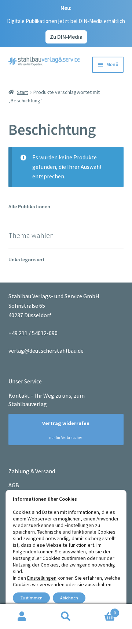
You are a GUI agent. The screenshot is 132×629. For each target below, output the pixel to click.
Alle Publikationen (29, 206)
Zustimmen (31, 597)
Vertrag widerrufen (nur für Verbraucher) (62, 430)
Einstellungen (41, 578)
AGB (13, 485)
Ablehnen (69, 597)
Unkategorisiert (26, 259)
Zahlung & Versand (31, 471)
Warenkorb (102, 610)
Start (22, 92)
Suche (66, 616)
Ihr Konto (22, 616)
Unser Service (25, 381)
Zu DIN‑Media (66, 36)
